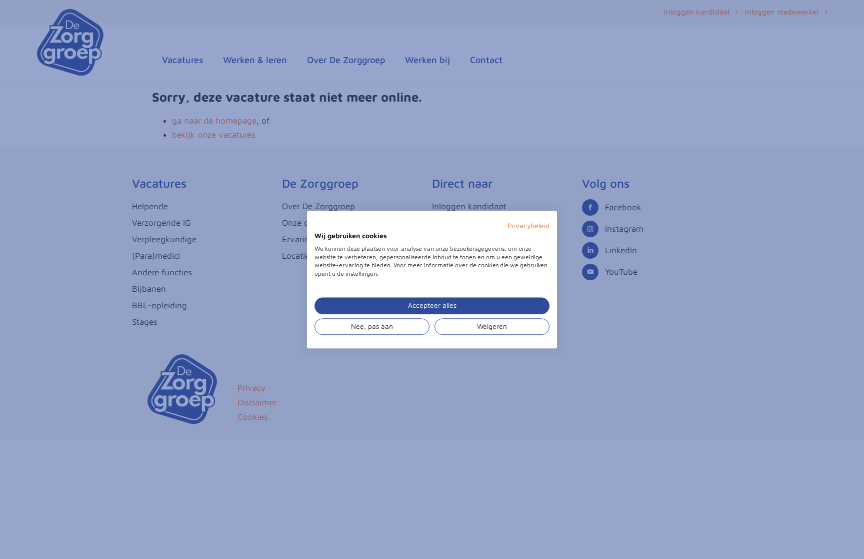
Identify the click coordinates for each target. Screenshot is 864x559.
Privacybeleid (529, 226)
